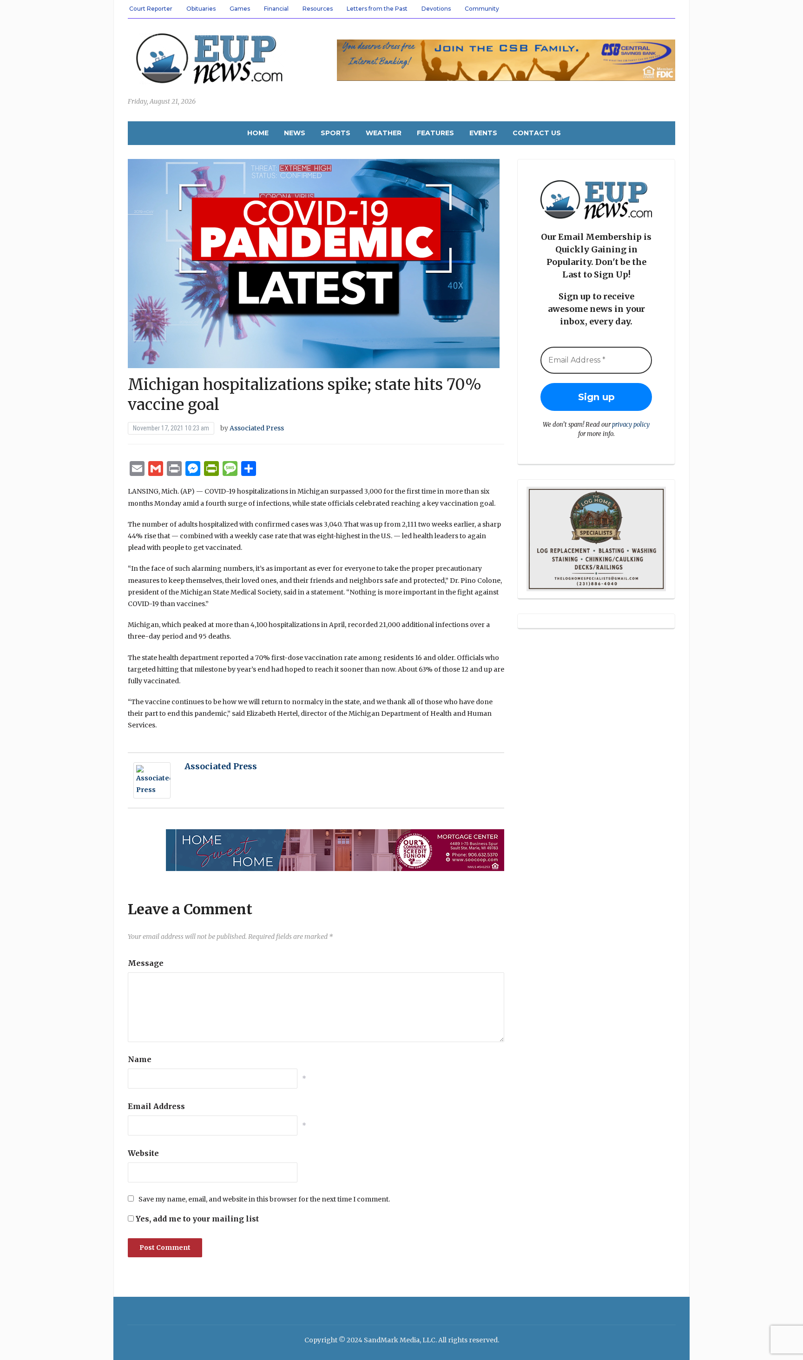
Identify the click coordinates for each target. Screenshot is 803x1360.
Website (143, 1153)
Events (483, 133)
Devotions (436, 8)
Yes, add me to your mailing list (196, 1218)
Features (435, 133)
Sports (335, 133)
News (294, 133)
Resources (318, 8)
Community (482, 8)
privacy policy (631, 425)
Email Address (156, 1106)
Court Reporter (150, 8)
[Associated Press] (152, 780)
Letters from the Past (377, 8)
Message (146, 963)
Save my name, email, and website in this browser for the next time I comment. (264, 1199)
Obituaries (201, 8)
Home (258, 133)
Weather (384, 133)
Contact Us (537, 133)
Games (240, 8)
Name (139, 1059)
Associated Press (257, 428)
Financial (276, 8)
